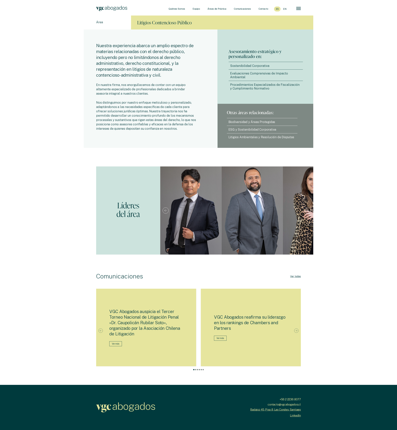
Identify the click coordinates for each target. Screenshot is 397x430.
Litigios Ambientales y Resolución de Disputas (261, 137)
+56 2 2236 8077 (290, 399)
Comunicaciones (242, 8)
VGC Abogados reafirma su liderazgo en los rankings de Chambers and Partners (249, 322)
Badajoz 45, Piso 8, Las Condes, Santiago (275, 409)
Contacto (263, 8)
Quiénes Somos (177, 8)
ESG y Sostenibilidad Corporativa (252, 129)
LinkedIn (295, 415)
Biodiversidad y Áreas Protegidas (251, 122)
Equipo (196, 8)
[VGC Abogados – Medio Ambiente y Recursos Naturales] (111, 8)
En (285, 9)
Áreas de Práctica (216, 8)
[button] (193, 369)
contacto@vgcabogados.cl (284, 404)
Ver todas (295, 276)
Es (277, 9)
